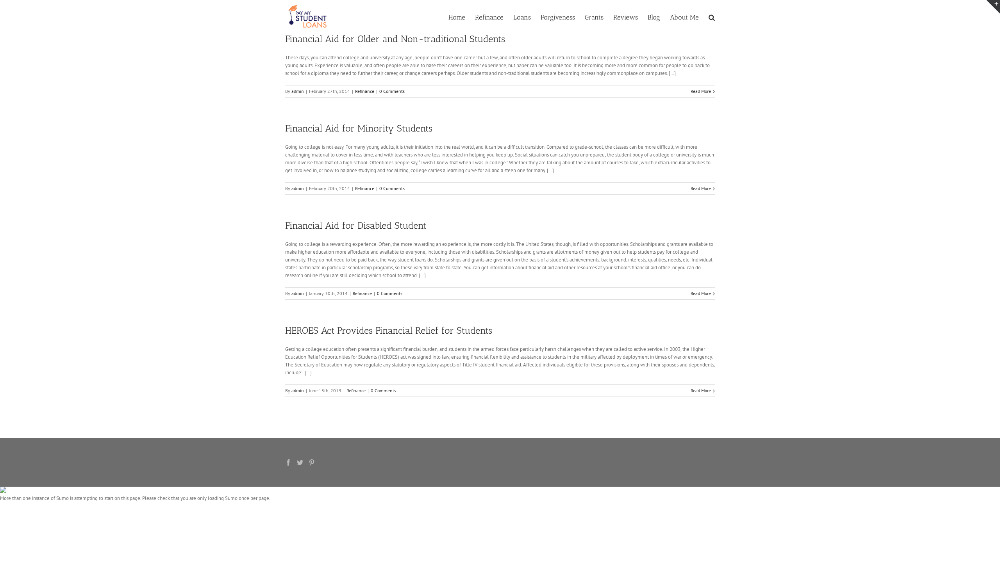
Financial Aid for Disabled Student (355, 225)
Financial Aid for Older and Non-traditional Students (395, 38)
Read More (701, 91)
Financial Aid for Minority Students (358, 128)
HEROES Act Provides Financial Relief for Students (388, 330)
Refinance (364, 91)
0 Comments (392, 91)
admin (297, 91)
